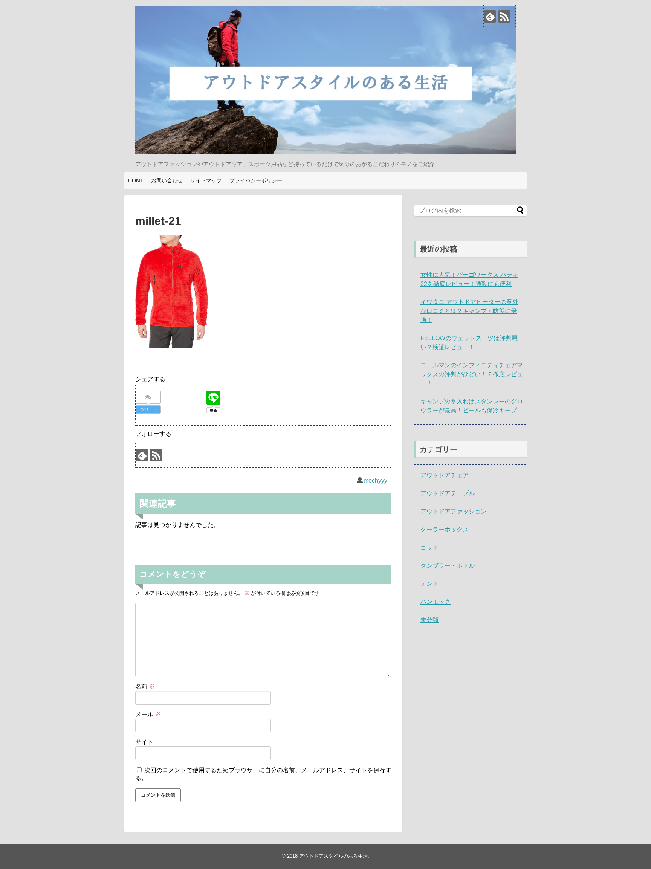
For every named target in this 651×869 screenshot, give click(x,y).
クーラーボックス (444, 529)
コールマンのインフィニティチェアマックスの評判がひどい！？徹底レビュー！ (471, 374)
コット (429, 547)
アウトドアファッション (453, 511)
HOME (136, 180)
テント (429, 583)
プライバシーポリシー (255, 180)
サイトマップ (206, 180)
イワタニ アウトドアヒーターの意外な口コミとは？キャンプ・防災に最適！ (469, 311)
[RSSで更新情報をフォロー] (504, 16)
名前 (145, 686)
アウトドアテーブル (447, 493)
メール (148, 714)
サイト (144, 742)
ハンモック (435, 602)
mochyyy (375, 480)
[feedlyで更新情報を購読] (490, 16)
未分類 (429, 620)
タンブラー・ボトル (447, 565)
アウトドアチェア (444, 475)
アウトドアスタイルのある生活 (333, 856)
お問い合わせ (167, 180)
